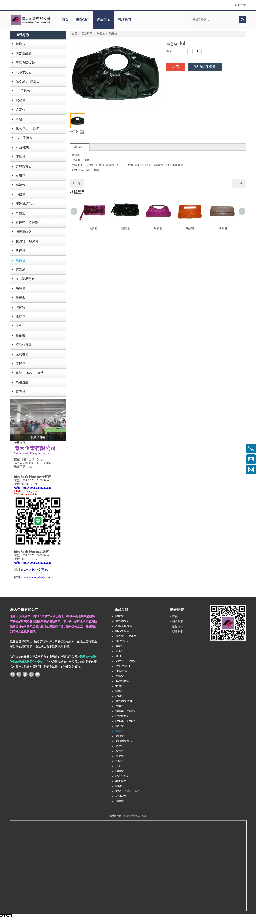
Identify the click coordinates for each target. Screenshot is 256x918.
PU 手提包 (23, 91)
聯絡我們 (124, 19)
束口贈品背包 (25, 279)
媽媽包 (20, 185)
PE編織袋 (22, 147)
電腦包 (20, 100)
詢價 (175, 66)
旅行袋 (20, 250)
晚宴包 (20, 260)
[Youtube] (37, 674)
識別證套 (22, 354)
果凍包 (20, 288)
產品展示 (103, 19)
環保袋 (20, 307)
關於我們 (82, 19)
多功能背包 (24, 166)
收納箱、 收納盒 (27, 241)
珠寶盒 (20, 297)
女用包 (20, 175)
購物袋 (20, 44)
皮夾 (19, 326)
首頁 (65, 19)
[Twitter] (31, 674)
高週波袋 (22, 382)
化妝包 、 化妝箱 (28, 128)
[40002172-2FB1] (38, 420)
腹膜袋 (20, 391)
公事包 (20, 109)
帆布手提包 (24, 72)
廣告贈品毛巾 (25, 203)
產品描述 (79, 146)
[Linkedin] (25, 674)
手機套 (20, 213)
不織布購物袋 (25, 62)
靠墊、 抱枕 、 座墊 (30, 373)
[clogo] (30, 20)
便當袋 (20, 156)
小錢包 (20, 194)
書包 (19, 119)
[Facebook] (12, 674)
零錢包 (20, 363)
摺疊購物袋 (24, 232)
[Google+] (18, 674)
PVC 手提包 (24, 138)
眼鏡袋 (20, 335)
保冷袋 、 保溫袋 (28, 81)
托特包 (20, 316)
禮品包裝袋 (24, 344)
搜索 (242, 19)
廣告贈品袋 (24, 53)
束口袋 (20, 269)
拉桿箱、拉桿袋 (27, 222)
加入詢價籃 (208, 66)
